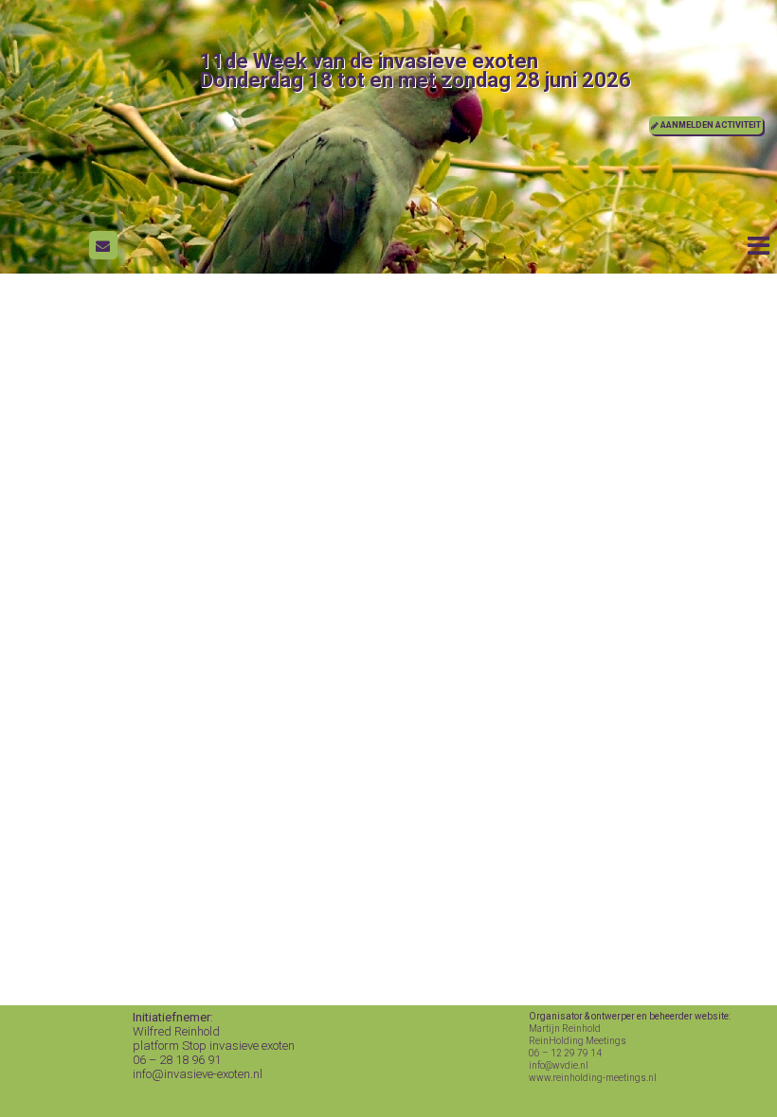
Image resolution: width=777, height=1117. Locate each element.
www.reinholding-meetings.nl (593, 1078)
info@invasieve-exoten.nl (197, 1074)
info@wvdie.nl (558, 1065)
